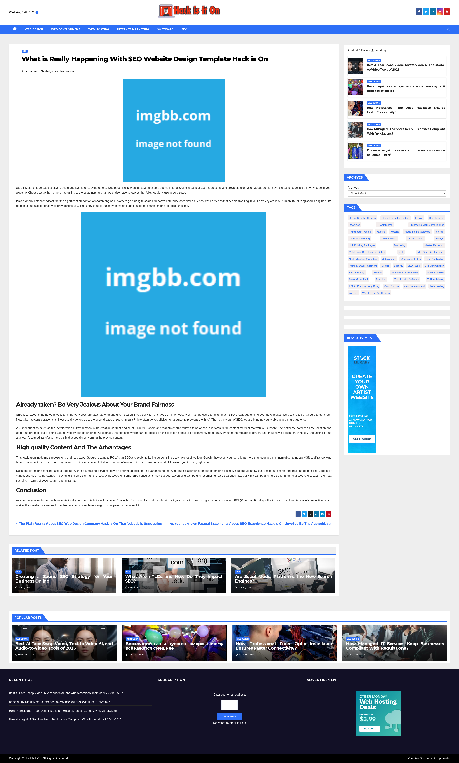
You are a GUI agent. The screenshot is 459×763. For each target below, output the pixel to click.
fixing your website (360, 231)
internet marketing (359, 238)
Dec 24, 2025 (137, 654)
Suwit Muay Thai (358, 279)
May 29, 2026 (26, 654)
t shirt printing (435, 279)
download (354, 224)
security (398, 265)
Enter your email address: (229, 708)
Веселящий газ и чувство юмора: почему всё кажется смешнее (174, 646)
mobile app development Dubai (367, 252)
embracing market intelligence (427, 224)
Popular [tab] (365, 50)
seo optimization (434, 265)
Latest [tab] (353, 50)
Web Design (34, 29)
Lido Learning (415, 238)
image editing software (417, 231)
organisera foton (411, 258)
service (378, 272)
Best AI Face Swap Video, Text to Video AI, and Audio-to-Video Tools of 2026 (64, 646)
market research (434, 245)
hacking (380, 231)
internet (439, 231)
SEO (184, 29)
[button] (448, 29)
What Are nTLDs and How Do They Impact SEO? (173, 579)
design (49, 71)
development (436, 218)
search (386, 265)
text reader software (406, 279)
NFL (401, 252)
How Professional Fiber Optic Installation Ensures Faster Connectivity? (284, 646)
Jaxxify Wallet (388, 238)
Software (165, 29)
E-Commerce (384, 224)
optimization (389, 258)
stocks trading (435, 272)
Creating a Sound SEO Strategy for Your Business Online (64, 579)
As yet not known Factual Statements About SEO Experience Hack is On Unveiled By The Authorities (249, 523)
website (70, 71)
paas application (434, 258)
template (59, 71)
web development (414, 286)
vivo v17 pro (391, 286)
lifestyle (439, 238)
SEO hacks (414, 265)
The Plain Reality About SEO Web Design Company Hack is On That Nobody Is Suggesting (90, 523)
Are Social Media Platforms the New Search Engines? (283, 579)
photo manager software (363, 265)
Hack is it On (238, 722)
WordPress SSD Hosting (376, 293)
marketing (399, 245)
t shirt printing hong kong (364, 286)
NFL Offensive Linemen (430, 252)
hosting (395, 231)
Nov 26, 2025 (247, 654)
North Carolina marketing (363, 258)
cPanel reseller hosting (395, 218)
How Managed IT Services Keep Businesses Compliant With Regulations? (395, 646)
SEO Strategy (356, 272)
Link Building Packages (362, 245)
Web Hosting (98, 29)
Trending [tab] (380, 50)
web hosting (437, 286)
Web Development (66, 29)
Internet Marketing (133, 29)
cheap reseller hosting (362, 218)
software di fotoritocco (404, 272)
